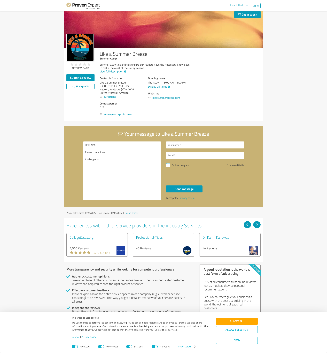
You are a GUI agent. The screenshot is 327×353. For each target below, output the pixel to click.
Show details (184, 346)
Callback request (181, 165)
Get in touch (249, 14)
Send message (184, 189)
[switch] (101, 346)
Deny (237, 340)
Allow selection (236, 330)
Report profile (131, 212)
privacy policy (187, 198)
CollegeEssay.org (82, 237)
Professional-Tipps (149, 237)
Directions (110, 97)
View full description (111, 71)
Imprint (76, 337)
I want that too (238, 5)
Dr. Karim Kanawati (216, 237)
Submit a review (80, 77)
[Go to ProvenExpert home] (83, 6)
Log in (256, 5)
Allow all (237, 321)
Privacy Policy (88, 337)
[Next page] (257, 224)
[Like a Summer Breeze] (80, 47)
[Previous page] (247, 224)
